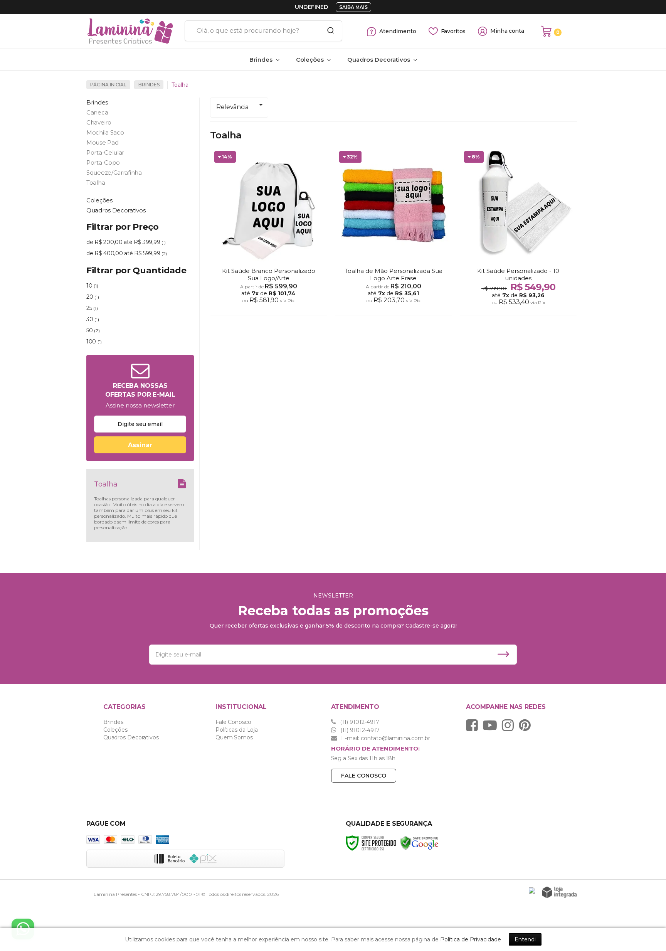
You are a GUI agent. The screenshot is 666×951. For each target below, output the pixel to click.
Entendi (525, 939)
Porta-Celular (105, 152)
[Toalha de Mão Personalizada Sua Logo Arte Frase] (393, 232)
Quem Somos (234, 737)
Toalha (95, 182)
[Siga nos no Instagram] (510, 725)
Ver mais (270, 307)
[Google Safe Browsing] (419, 842)
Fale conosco (363, 775)
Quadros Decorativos (131, 737)
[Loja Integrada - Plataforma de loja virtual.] (559, 892)
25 (92, 308)
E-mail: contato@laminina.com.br (385, 738)
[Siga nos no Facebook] (474, 725)
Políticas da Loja (236, 729)
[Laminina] (132, 31)
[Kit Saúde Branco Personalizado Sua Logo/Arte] (268, 232)
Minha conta (507, 31)
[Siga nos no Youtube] (492, 725)
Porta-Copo (103, 162)
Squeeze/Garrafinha (114, 172)
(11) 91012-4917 (358, 722)
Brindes (149, 85)
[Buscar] (328, 31)
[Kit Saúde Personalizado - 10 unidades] (518, 232)
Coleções (115, 729)
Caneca (97, 112)
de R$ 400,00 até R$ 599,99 (126, 253)
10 (92, 285)
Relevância (232, 107)
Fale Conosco (233, 722)
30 (92, 319)
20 (92, 296)
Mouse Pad (102, 142)
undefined (311, 6)
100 (94, 341)
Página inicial (108, 85)
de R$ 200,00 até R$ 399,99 (126, 242)
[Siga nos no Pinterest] (527, 725)
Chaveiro (98, 122)
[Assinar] (140, 444)
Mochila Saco (105, 132)
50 (92, 330)
